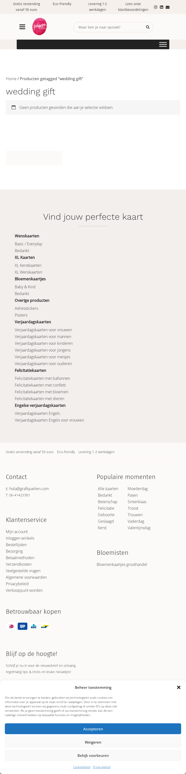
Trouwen (135, 514)
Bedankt (22, 250)
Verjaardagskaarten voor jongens (42, 350)
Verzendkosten (18, 564)
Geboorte (106, 514)
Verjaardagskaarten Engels (37, 413)
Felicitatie (106, 508)
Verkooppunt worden (24, 590)
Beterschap (107, 501)
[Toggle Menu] (163, 44)
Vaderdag (136, 521)
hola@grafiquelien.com (29, 488)
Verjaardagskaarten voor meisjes (42, 356)
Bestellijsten (16, 544)
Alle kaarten (108, 488)
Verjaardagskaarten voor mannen (43, 336)
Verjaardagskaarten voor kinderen (44, 343)
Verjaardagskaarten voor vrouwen (43, 329)
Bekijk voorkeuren (93, 755)
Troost (133, 508)
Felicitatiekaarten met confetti (40, 385)
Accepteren (93, 728)
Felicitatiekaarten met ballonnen (42, 378)
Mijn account (17, 531)
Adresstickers (26, 308)
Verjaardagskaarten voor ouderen (43, 363)
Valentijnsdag (139, 527)
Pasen (133, 495)
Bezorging (14, 551)
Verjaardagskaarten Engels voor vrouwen (49, 420)
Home (11, 78)
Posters (21, 315)
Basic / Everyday (28, 243)
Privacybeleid (101, 767)
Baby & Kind (25, 286)
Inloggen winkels (20, 538)
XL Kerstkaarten (28, 265)
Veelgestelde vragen (23, 570)
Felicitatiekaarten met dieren (39, 398)
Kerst (102, 527)
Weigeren (93, 742)
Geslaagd (106, 521)
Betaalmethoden (20, 557)
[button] (178, 687)
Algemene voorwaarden (26, 577)
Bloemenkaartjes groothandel (122, 564)
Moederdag (138, 488)
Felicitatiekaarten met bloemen (41, 391)
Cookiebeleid (81, 767)
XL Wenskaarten (28, 272)
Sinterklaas (137, 501)
